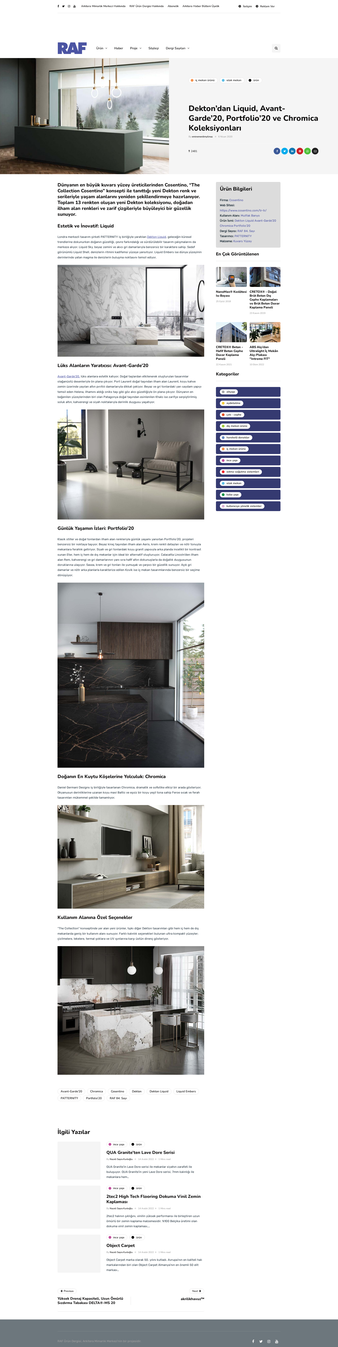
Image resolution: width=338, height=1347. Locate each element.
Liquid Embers (186, 1091)
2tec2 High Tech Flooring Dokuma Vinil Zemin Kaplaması (153, 1199)
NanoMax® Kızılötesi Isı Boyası (231, 294)
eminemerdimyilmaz (202, 136)
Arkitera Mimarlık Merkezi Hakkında (103, 6)
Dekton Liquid (156, 237)
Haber (118, 48)
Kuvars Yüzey (242, 241)
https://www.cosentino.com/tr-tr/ (243, 210)
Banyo (255, 215)
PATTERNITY (69, 1098)
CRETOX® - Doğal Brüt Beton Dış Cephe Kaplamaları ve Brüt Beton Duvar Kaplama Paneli (265, 300)
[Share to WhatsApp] (307, 151)
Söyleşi (153, 48)
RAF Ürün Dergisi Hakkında (146, 6)
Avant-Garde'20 (71, 1091)
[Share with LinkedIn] (292, 151)
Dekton (137, 1091)
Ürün (99, 48)
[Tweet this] (284, 151)
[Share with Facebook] (277, 151)
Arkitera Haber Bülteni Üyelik (200, 6)
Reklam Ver (267, 6)
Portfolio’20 (94, 1098)
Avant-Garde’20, (69, 376)
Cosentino (117, 1091)
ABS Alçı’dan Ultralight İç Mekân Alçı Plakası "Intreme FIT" (264, 353)
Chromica (96, 1091)
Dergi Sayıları (175, 48)
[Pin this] (300, 151)
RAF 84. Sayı (118, 1098)
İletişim (247, 6)
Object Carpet (120, 1245)
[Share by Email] (315, 151)
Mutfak (245, 215)
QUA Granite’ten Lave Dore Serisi (140, 1152)
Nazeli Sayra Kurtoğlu (121, 1159)
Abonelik (173, 6)
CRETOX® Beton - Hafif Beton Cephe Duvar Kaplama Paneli (229, 353)
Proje (134, 48)
